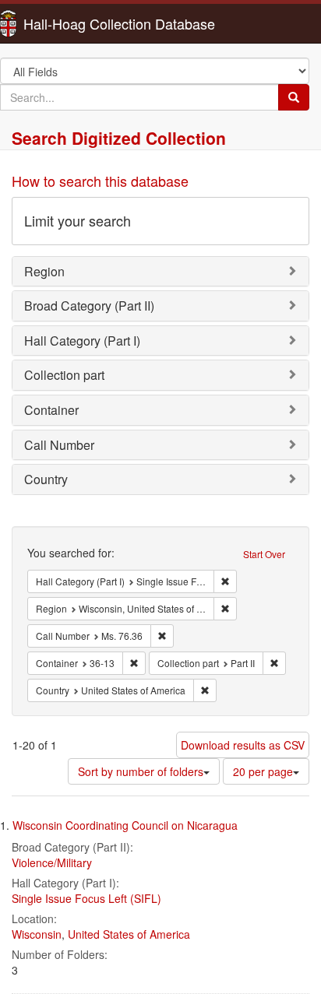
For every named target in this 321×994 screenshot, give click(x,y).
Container (51, 410)
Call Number (59, 445)
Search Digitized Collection (119, 137)
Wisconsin (37, 934)
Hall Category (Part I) (82, 340)
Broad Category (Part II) (89, 305)
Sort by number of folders (140, 771)
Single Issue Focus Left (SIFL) (86, 898)
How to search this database (100, 180)
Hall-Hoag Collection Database (70, 23)
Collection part (64, 375)
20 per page (263, 771)
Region (44, 271)
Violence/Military (52, 862)
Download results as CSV (243, 745)
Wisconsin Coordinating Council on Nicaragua (125, 825)
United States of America (129, 934)
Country (46, 479)
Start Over (264, 553)
